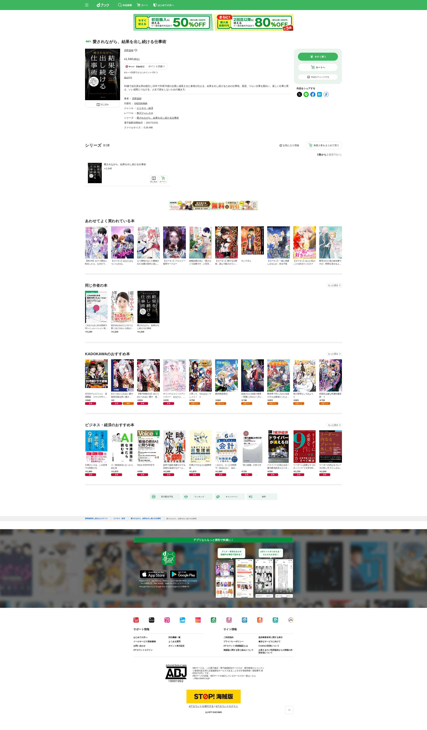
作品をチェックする (320, 77)
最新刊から (335, 154)
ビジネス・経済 (145, 108)
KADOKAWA (140, 103)
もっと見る (333, 285)
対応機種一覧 (174, 637)
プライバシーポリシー (234, 641)
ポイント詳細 (155, 66)
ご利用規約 (229, 637)
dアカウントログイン (143, 650)
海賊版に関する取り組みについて (239, 650)
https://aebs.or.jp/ (202, 678)
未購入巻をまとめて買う (326, 145)
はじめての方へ (140, 637)
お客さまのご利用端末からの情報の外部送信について (276, 651)
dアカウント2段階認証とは (236, 646)
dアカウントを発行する (201, 706)
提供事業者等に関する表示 (271, 637)
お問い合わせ (139, 646)
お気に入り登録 (291, 145)
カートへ (320, 67)
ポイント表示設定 (176, 646)
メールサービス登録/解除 (144, 641)
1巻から (322, 154)
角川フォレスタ (145, 113)
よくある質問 (174, 641)
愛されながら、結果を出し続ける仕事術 (125, 164)
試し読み (105, 104)
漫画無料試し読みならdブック (96, 518)
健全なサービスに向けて (270, 641)
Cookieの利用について (269, 646)
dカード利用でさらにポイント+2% (139, 72)
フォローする (135, 50)
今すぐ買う (320, 56)
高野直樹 (128, 50)
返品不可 (128, 77)
